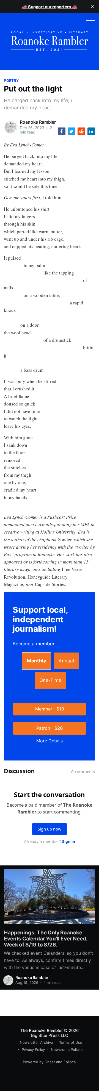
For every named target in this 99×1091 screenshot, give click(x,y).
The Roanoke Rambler (41, 1030)
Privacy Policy (33, 1049)
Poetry (11, 80)
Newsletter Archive (36, 1042)
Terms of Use (70, 1042)
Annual (66, 661)
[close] (92, 6)
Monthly (36, 661)
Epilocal (70, 1062)
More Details (49, 740)
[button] (90, 18)
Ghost (50, 1062)
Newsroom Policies (67, 1049)
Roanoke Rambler (38, 122)
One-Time (50, 680)
